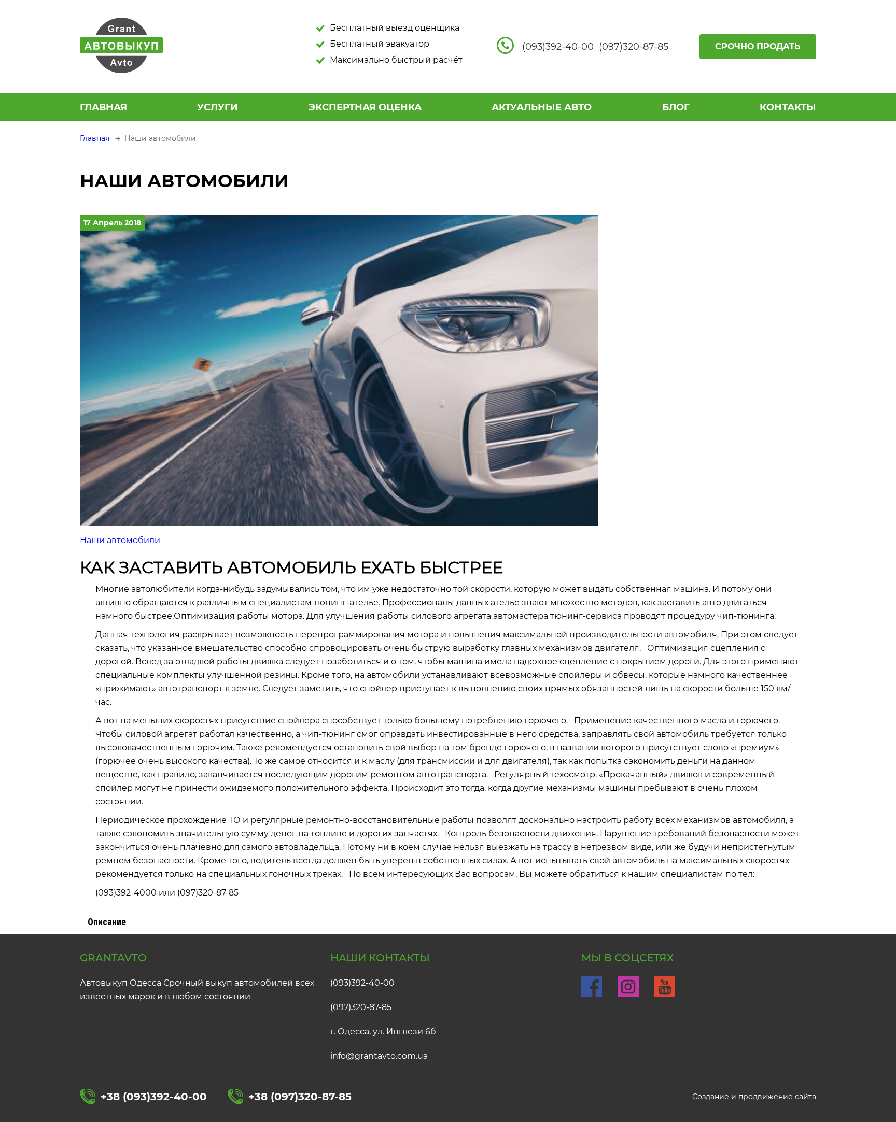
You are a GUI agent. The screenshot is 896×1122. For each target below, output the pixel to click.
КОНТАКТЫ (788, 107)
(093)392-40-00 (362, 983)
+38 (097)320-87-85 (300, 1096)
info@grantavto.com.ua (379, 1056)
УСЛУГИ (217, 107)
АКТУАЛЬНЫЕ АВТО (542, 107)
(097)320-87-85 (360, 1007)
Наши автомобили (120, 540)
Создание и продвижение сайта (754, 1096)
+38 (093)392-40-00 (154, 1096)
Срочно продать (758, 46)
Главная (103, 107)
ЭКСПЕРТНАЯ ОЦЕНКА (365, 107)
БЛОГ (676, 107)
